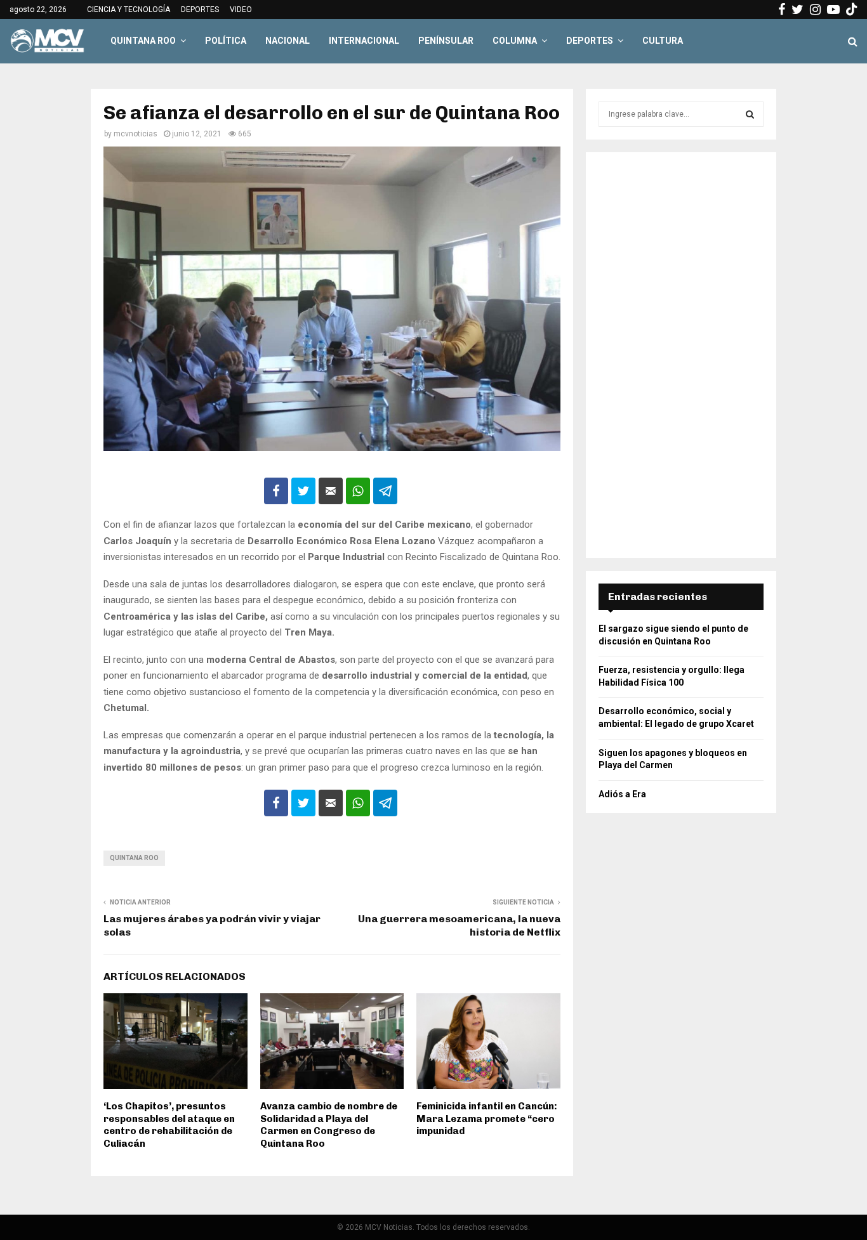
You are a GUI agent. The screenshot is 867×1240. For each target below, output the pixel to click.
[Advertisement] (681, 355)
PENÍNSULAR (445, 41)
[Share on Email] (331, 491)
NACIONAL (287, 41)
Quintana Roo (134, 857)
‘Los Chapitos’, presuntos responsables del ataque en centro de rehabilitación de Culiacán (169, 1124)
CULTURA (662, 41)
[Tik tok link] (851, 9)
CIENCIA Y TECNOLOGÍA (128, 9)
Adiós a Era (622, 794)
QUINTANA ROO (143, 41)
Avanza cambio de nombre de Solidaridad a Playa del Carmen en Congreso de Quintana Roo (328, 1124)
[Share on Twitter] (303, 491)
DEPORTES (200, 9)
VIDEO (241, 9)
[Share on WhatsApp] (358, 491)
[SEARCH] (750, 114)
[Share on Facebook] (276, 491)
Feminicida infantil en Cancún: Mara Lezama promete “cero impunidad (486, 1118)
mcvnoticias (135, 133)
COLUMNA (515, 41)
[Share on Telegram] (385, 491)
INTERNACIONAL (364, 41)
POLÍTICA (225, 41)
